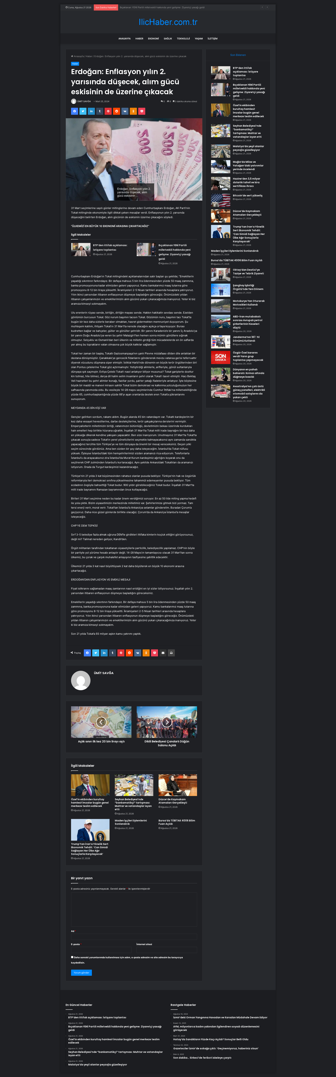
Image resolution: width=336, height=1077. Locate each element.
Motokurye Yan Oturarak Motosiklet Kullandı (249, 302)
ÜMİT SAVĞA (84, 101)
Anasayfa (124, 38)
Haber (139, 38)
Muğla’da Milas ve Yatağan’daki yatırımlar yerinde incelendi (248, 165)
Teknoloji (183, 38)
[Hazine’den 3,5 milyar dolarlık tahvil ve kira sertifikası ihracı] (220, 183)
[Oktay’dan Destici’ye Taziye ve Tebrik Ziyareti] (220, 274)
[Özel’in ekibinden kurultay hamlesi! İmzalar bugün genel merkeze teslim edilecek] (90, 785)
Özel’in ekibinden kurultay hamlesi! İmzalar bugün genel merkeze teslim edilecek (163, 7)
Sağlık (168, 38)
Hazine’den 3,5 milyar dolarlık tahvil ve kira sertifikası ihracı (246, 182)
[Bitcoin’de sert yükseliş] (220, 200)
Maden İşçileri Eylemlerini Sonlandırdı (131, 822)
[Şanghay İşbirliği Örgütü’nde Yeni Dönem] (220, 290)
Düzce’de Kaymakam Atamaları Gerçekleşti (173, 801)
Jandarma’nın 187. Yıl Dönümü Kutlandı (246, 338)
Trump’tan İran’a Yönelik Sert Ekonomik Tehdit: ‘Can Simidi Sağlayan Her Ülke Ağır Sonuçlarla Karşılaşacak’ (89, 849)
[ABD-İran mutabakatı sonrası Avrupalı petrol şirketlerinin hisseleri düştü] (220, 321)
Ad (73, 931)
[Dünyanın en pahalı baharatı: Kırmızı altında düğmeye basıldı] (220, 374)
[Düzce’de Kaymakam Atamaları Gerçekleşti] (178, 785)
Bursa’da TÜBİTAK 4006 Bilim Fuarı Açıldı (177, 822)
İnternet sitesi (144, 944)
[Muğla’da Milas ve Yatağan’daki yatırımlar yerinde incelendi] (220, 166)
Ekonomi (153, 38)
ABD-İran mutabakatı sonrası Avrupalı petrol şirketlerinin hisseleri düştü (247, 322)
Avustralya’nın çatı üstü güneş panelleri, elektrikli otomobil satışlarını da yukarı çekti (249, 392)
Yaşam (199, 38)
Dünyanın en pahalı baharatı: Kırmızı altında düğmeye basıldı (248, 373)
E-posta (76, 944)
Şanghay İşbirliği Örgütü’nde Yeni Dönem (248, 287)
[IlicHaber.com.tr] (168, 22)
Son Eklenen (238, 55)
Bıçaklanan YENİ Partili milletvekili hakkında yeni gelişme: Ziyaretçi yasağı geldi (249, 90)
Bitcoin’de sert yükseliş (247, 195)
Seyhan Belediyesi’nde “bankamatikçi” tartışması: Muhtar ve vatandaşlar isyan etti (133, 804)
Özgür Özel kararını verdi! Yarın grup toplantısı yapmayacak (248, 356)
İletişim (213, 38)
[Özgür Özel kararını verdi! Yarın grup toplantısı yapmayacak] (220, 357)
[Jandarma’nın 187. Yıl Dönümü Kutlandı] (220, 341)
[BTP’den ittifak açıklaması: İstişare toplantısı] (80, 249)
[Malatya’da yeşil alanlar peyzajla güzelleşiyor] (220, 151)
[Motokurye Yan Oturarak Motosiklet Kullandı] (220, 305)
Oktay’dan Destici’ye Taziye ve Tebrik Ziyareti (248, 271)
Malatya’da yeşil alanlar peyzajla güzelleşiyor (248, 148)
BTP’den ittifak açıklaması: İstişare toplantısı (245, 71)
